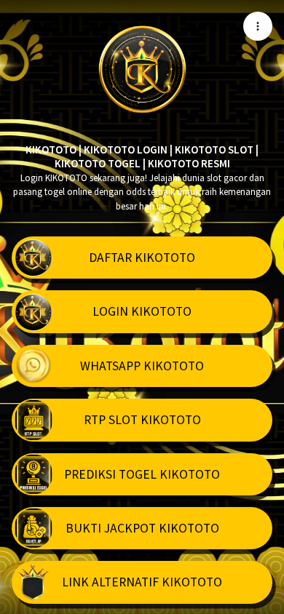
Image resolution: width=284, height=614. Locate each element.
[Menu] (257, 26)
